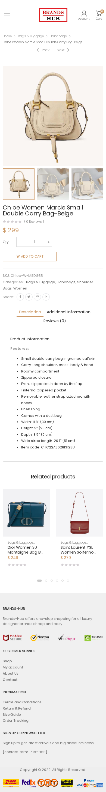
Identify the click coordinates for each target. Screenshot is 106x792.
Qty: (6, 241)
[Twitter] (29, 297)
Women (20, 288)
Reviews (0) (54, 321)
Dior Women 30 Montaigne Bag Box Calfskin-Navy (26, 552)
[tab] (30, 312)
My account (13, 667)
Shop (7, 661)
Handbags (58, 36)
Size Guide (12, 714)
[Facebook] (20, 297)
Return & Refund (17, 708)
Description (30, 312)
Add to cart (32, 256)
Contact (10, 679)
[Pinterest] (37, 297)
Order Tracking (16, 720)
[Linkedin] (46, 297)
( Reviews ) (34, 222)
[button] (39, 580)
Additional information (69, 312)
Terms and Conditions (22, 702)
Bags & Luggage (31, 36)
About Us (10, 673)
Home (7, 36)
